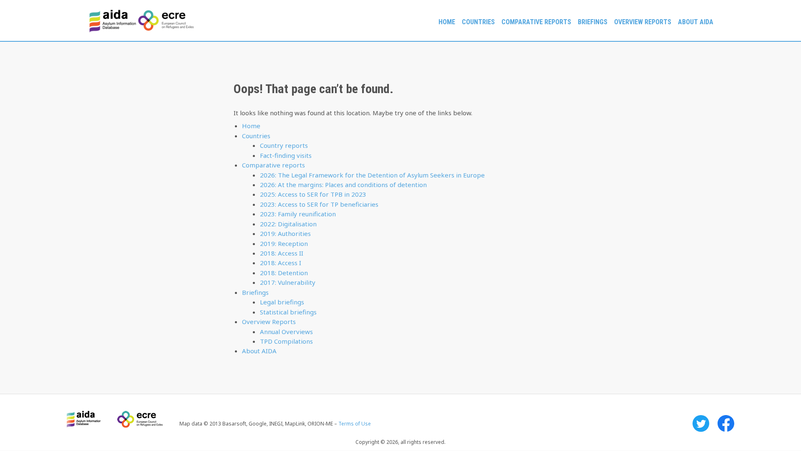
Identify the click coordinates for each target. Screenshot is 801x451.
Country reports (284, 145)
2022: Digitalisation (288, 224)
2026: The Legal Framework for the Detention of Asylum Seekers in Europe (372, 175)
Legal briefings (282, 302)
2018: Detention (284, 273)
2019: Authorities (285, 233)
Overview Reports (642, 22)
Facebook (726, 423)
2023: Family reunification (298, 214)
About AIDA (695, 22)
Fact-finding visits (286, 155)
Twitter (701, 423)
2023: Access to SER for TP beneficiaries (319, 204)
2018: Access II (281, 253)
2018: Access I (280, 262)
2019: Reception (284, 243)
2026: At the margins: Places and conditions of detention (343, 184)
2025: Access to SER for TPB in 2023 (313, 194)
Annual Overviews (286, 331)
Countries (478, 22)
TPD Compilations (286, 341)
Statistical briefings (288, 312)
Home (446, 22)
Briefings (592, 22)
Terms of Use (354, 423)
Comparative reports (536, 22)
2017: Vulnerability (287, 282)
